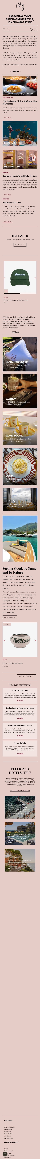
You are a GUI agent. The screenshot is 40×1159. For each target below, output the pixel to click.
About (6, 1148)
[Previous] (5, 278)
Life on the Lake (20, 743)
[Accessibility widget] (5, 1154)
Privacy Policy (8, 1153)
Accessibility (7, 1157)
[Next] (35, 278)
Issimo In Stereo (8, 1134)
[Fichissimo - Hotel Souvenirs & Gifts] (20, 354)
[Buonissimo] (20, 466)
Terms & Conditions (9, 1155)
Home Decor (7, 1131)
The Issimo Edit (8, 1138)
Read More (7, 117)
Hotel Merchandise (9, 1127)
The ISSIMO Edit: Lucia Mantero (20, 725)
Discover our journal (20, 684)
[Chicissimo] (20, 391)
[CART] (36, 29)
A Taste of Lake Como (20, 690)
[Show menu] (4, 29)
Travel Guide (7, 1136)
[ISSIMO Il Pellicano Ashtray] (20, 639)
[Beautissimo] (20, 499)
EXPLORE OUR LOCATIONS (20, 791)
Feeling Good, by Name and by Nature (20, 708)
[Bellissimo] (20, 428)
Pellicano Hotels (8, 1151)
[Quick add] (11, 291)
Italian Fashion (8, 1129)
